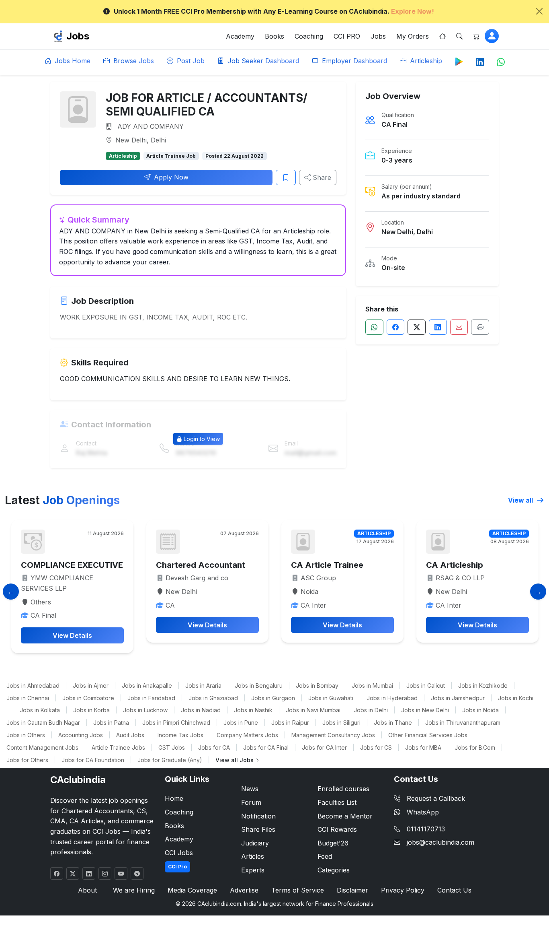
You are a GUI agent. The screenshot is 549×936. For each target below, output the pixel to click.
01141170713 (426, 829)
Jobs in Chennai (27, 698)
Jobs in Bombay (317, 685)
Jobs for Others (27, 760)
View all (521, 500)
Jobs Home (71, 61)
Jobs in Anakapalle (147, 685)
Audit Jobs (130, 735)
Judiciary (255, 843)
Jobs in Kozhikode (483, 685)
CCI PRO (347, 36)
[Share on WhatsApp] (374, 327)
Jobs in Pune (240, 722)
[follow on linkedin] (88, 873)
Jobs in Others (25, 735)
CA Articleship (454, 565)
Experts (252, 870)
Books (274, 36)
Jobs (77, 36)
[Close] (539, 11)
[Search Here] (459, 36)
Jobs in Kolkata (40, 710)
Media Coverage (192, 890)
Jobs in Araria (203, 685)
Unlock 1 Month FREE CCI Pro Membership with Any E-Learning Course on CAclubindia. (274, 11)
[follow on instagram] (104, 873)
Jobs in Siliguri (341, 722)
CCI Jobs (179, 853)
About (87, 890)
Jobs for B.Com (475, 747)
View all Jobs (235, 760)
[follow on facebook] (56, 873)
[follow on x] (72, 873)
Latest (62, 500)
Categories (334, 870)
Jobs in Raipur (290, 722)
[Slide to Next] (538, 591)
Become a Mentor (345, 816)
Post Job (190, 61)
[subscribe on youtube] (121, 873)
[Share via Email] (459, 327)
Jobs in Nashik (253, 710)
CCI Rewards (337, 829)
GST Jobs (171, 747)
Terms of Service (297, 890)
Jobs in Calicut (425, 685)
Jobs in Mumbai (372, 685)
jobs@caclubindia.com (440, 842)
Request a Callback (436, 798)
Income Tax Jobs (180, 735)
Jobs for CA (214, 747)
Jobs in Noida (480, 710)
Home (174, 798)
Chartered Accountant (200, 565)
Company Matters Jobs (247, 735)
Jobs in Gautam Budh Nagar (43, 722)
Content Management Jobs (42, 747)
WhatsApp (423, 812)
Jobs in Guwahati (330, 698)
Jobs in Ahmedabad (32, 685)
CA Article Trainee (327, 565)
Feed (325, 856)
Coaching (309, 36)
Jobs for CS (376, 747)
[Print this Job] (480, 327)
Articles (252, 856)
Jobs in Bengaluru (259, 685)
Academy (240, 36)
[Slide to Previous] (11, 591)
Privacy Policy (402, 890)
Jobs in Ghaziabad (213, 698)
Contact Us (454, 890)
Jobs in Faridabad (151, 698)
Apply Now (171, 177)
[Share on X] (417, 327)
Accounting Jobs (80, 735)
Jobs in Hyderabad (392, 698)
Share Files (258, 829)
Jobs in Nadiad (201, 710)
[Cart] (476, 36)
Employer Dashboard (353, 61)
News (249, 789)
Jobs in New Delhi (425, 710)
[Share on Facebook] (396, 327)
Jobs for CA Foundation (92, 760)
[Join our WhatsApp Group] (501, 62)
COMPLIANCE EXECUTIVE (72, 565)
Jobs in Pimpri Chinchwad (176, 722)
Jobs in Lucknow (145, 710)
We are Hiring (134, 890)
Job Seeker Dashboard (262, 61)
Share (321, 177)
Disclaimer (352, 890)
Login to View (202, 438)
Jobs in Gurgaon (273, 698)
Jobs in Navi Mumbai (313, 710)
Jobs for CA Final (266, 747)
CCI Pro (177, 867)
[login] (492, 36)
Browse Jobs (132, 61)
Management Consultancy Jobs (333, 735)
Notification (258, 816)
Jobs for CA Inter (324, 747)
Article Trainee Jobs (118, 747)
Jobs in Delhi (371, 710)
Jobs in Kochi (515, 698)
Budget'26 (333, 843)
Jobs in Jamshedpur (458, 698)
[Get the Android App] (459, 61)
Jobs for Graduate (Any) (169, 760)
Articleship (425, 61)
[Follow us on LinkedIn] (480, 62)
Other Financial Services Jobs (427, 735)
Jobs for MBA (423, 747)
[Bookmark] (286, 177)
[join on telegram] (137, 873)
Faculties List (337, 802)
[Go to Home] (442, 36)
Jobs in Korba (91, 710)
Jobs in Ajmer (91, 685)
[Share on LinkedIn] (438, 327)
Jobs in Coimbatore (88, 698)
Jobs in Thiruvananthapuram (462, 722)
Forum (251, 802)
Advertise (244, 890)
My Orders (412, 36)
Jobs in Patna (111, 722)
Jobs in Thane (393, 722)
